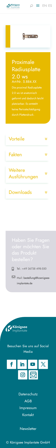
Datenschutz (28, 394)
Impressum (28, 407)
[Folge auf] (33, 374)
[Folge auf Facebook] (11, 364)
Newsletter (28, 428)
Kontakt (28, 414)
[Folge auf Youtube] (32, 364)
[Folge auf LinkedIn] (22, 364)
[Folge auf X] (43, 364)
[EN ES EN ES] (13, 6)
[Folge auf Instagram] (22, 374)
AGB (28, 401)
